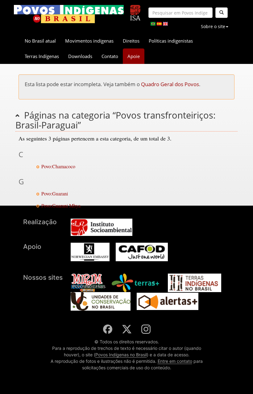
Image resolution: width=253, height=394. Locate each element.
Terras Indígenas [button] (42, 56)
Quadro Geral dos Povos (170, 84)
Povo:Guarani (54, 193)
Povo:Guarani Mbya (61, 205)
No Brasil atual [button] (40, 41)
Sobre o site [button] (213, 26)
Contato (110, 56)
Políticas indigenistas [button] (171, 41)
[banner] (69, 14)
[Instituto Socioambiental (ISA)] (135, 10)
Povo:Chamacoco (58, 166)
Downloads (80, 56)
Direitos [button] (131, 41)
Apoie (133, 56)
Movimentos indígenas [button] (89, 41)
